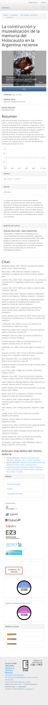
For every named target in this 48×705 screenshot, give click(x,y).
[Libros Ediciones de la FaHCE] (24, 587)
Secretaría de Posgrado (14, 675)
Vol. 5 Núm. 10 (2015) (29, 15)
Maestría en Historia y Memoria (9, 670)
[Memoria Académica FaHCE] (13, 552)
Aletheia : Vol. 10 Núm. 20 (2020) (27, 460)
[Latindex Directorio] (10, 525)
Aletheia (6, 7)
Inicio (5, 15)
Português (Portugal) (15, 493)
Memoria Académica (35, 207)
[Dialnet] (13, 520)
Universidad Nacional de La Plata (18, 682)
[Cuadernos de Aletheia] (13, 570)
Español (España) (13, 484)
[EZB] (12, 534)
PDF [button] (24, 89)
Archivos (14, 15)
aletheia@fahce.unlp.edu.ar (23, 689)
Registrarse (33, 2)
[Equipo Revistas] (24, 613)
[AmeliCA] (11, 508)
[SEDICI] (13, 544)
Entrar (43, 2)
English (10, 489)
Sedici (23, 207)
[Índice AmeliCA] (11, 514)
